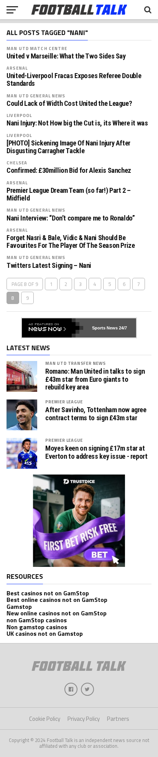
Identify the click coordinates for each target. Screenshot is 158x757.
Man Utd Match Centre (37, 48)
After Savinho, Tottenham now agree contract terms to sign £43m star (95, 413)
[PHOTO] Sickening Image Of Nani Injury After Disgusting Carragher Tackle (68, 147)
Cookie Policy (44, 718)
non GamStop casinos (37, 620)
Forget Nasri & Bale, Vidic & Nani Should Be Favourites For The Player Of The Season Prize (71, 241)
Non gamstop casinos (37, 627)
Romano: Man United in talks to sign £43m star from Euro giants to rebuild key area (95, 379)
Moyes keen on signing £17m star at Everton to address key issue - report (96, 452)
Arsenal (17, 68)
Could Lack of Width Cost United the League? (69, 103)
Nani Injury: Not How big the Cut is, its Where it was (77, 123)
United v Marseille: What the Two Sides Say (66, 56)
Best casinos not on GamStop (48, 593)
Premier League (64, 401)
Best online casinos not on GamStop (57, 599)
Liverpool (19, 115)
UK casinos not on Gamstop (45, 633)
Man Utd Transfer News (75, 363)
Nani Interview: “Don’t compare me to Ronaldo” (71, 218)
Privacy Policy (83, 718)
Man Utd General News (36, 95)
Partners (118, 718)
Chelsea (17, 162)
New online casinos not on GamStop (57, 613)
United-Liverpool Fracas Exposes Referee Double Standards (74, 79)
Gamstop (19, 606)
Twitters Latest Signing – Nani (49, 265)
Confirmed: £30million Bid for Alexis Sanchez (69, 170)
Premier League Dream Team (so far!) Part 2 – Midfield (69, 194)
